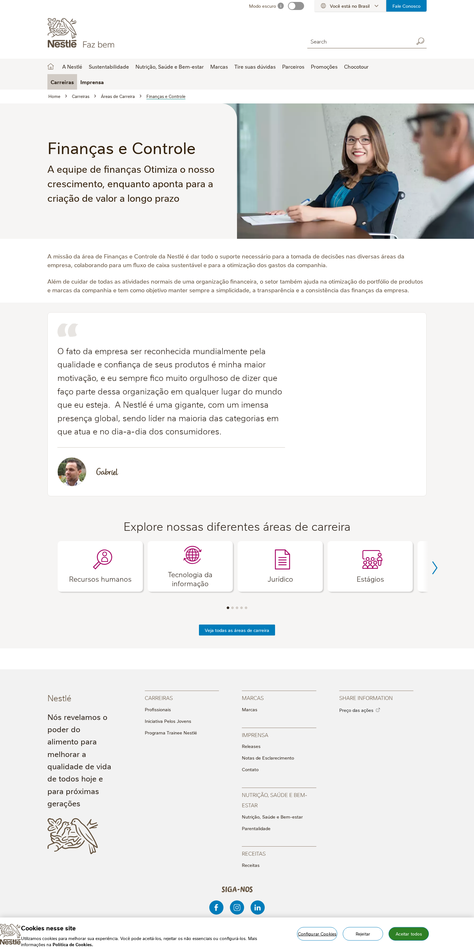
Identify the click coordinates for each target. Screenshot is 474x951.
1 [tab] (228, 608)
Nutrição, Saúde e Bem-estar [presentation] (274, 800)
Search (420, 41)
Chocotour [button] (356, 66)
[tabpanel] (100, 566)
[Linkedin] (258, 907)
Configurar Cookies (317, 933)
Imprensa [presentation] (255, 734)
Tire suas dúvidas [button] (255, 66)
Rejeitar (363, 933)
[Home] (105, 33)
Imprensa (92, 81)
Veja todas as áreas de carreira (237, 630)
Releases (251, 746)
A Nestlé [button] (72, 66)
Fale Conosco (406, 6)
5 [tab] (246, 608)
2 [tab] (232, 608)
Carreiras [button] (62, 81)
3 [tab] (237, 608)
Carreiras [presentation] (159, 697)
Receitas (251, 865)
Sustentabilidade (109, 66)
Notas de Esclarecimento (268, 758)
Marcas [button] (219, 66)
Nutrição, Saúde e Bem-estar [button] (169, 66)
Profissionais (158, 709)
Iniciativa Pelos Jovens (168, 721)
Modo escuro (262, 6)
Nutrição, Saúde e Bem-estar (272, 817)
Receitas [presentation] (254, 853)
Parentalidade (256, 828)
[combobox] (358, 41)
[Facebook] (216, 907)
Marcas (249, 709)
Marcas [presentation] (253, 697)
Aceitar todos (409, 933)
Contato (250, 769)
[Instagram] (237, 907)
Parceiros (293, 66)
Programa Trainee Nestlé (171, 732)
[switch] (296, 6)
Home (50, 66)
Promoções (324, 66)
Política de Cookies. (73, 944)
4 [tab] (241, 608)
